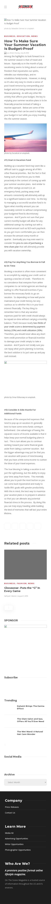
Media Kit (9, 833)
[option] (25, 573)
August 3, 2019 (22, 596)
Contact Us (10, 812)
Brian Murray (15, 53)
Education (23, 36)
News (34, 36)
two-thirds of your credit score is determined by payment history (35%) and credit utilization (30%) (25, 327)
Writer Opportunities (14, 844)
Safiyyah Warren (10, 596)
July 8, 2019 (25, 53)
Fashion (22, 583)
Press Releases (12, 807)
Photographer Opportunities (18, 850)
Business (9, 36)
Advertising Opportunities (16, 838)
